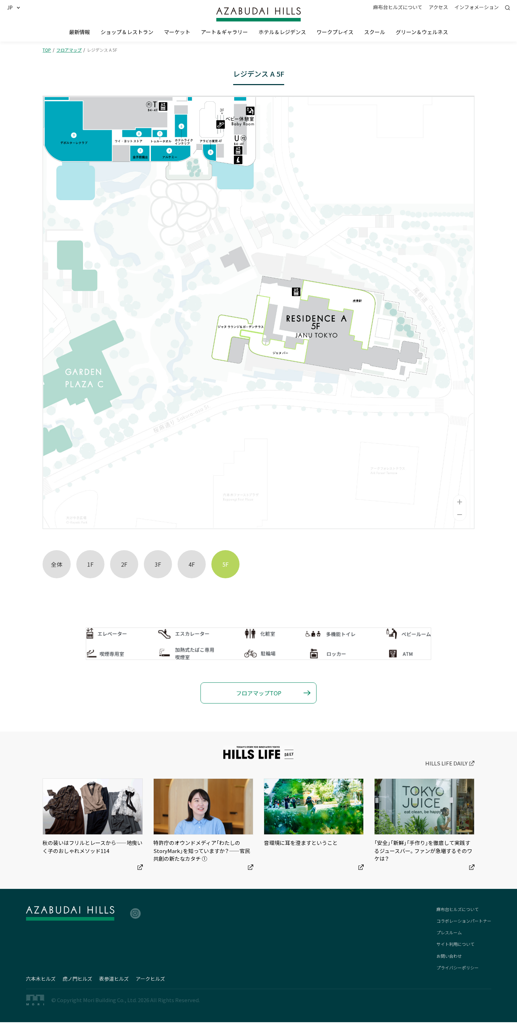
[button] (16, 7)
